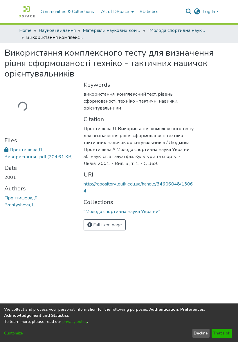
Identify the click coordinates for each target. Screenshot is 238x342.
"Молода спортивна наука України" (177, 30)
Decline (201, 333)
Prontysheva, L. (19, 204)
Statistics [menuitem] (149, 11)
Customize (13, 333)
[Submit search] (188, 11)
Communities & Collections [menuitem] (67, 11)
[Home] (27, 11)
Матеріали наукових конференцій (112, 30)
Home (25, 30)
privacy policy (74, 321)
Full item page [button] (107, 225)
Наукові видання (57, 30)
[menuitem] (117, 11)
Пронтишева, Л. (21, 197)
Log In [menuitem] (209, 11)
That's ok (221, 333)
